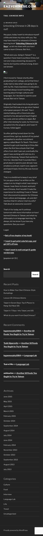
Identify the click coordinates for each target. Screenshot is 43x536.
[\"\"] (5, 72)
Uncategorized (10, 514)
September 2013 (11, 460)
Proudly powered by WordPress (16, 530)
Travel (6, 509)
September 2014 (11, 426)
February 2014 (10, 445)
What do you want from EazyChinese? (19, 315)
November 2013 (10, 450)
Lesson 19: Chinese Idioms (15, 298)
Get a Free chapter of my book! (18, 235)
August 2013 (9, 464)
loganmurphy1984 (12, 331)
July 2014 (7, 435)
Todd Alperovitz (11, 343)
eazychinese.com (20, 6)
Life (5, 504)
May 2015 (8, 401)
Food (6, 489)
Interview (8, 494)
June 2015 (8, 397)
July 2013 (7, 469)
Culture (7, 485)
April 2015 (8, 406)
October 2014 (9, 421)
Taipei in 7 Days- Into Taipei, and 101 (19, 311)
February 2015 (10, 416)
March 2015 (9, 411)
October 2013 (9, 455)
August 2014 (9, 430)
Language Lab (30, 355)
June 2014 (8, 440)
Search (7, 269)
